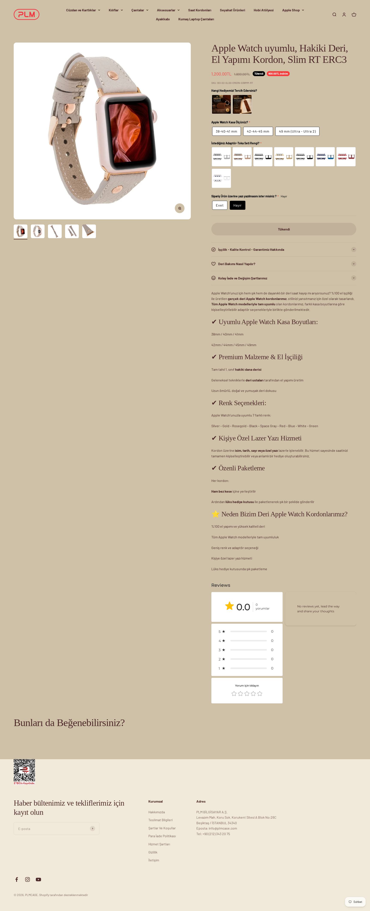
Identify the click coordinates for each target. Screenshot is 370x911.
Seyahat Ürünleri (232, 10)
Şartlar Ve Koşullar (162, 828)
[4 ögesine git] (72, 231)
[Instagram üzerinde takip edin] (27, 879)
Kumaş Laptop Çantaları (196, 19)
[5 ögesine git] (89, 231)
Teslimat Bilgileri (160, 820)
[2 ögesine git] (38, 231)
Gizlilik (152, 852)
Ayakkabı (163, 19)
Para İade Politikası (162, 836)
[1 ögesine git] (20, 231)
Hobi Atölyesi (264, 10)
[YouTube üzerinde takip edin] (38, 879)
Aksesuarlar (166, 10)
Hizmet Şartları (159, 844)
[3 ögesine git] (55, 231)
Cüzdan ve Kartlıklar (81, 10)
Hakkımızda (156, 812)
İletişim (153, 860)
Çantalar (137, 10)
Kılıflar (114, 10)
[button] (247, 631)
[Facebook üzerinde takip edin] (16, 879)
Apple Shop (291, 10)
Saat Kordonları (199, 10)
